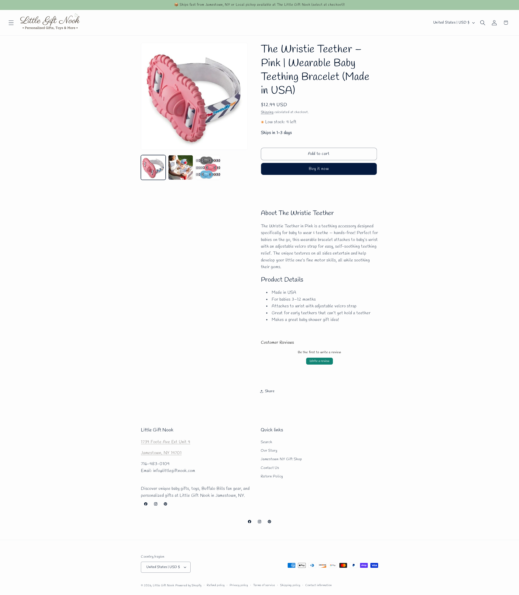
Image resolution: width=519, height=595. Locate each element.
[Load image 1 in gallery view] (153, 167)
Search (266, 442)
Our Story (269, 450)
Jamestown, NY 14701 (161, 453)
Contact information (318, 585)
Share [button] (270, 391)
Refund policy (216, 585)
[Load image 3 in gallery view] (208, 167)
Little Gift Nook (163, 585)
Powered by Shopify (188, 585)
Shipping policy (290, 585)
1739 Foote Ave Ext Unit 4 (165, 442)
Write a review (319, 361)
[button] (11, 22)
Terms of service (264, 585)
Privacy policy (239, 585)
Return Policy (272, 476)
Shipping (267, 112)
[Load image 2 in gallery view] (180, 167)
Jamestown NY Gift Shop (281, 459)
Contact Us (270, 467)
